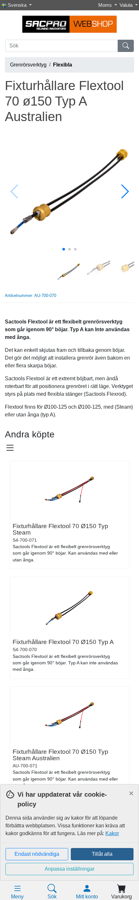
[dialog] (69, 842)
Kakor (112, 833)
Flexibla (62, 64)
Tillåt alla (102, 854)
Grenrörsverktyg (28, 64)
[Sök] (126, 46)
